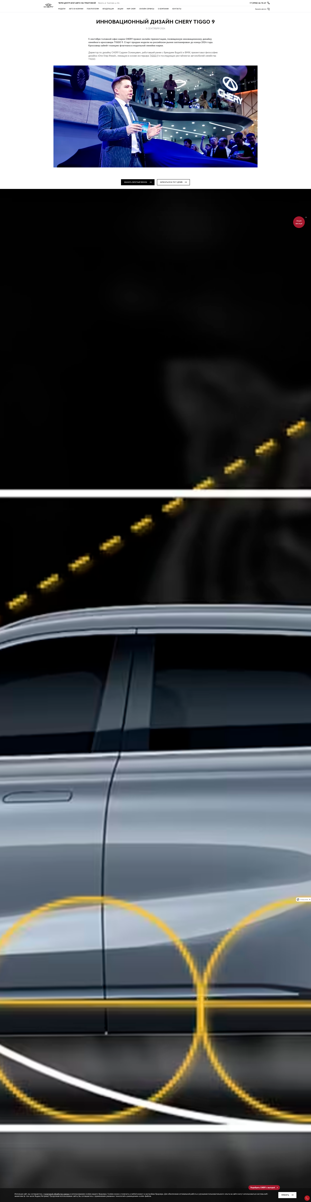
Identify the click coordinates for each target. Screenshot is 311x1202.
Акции (120, 9)
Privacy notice (304, 899)
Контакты (176, 9)
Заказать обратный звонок (135, 182)
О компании (163, 9)
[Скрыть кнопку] (306, 217)
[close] (309, 899)
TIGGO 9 (154, 55)
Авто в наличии (76, 9)
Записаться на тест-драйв (171, 182)
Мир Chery (131, 9)
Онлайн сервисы (146, 9)
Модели (61, 9)
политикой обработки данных (56, 1194)
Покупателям (93, 9)
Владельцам (108, 9)
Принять (285, 1195)
